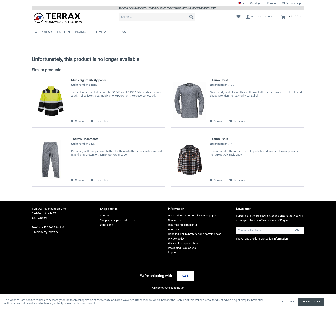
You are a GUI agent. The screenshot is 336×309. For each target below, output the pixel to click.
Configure (311, 301)
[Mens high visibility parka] (50, 101)
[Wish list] (238, 17)
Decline (287, 301)
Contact (105, 215)
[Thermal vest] (189, 101)
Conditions (106, 224)
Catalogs (255, 3)
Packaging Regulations (182, 247)
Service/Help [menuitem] (293, 3)
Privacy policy (176, 238)
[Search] (191, 17)
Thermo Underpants (84, 139)
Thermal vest (219, 80)
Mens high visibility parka (88, 80)
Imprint (172, 252)
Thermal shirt (219, 139)
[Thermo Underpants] (50, 160)
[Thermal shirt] (189, 160)
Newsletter (174, 220)
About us (173, 229)
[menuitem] (255, 3)
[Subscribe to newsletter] (297, 230)
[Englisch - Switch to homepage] (58, 18)
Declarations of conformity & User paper (192, 215)
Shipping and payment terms (117, 220)
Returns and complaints (182, 224)
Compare (80, 121)
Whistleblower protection (183, 243)
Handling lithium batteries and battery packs (194, 233)
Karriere (271, 3)
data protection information (271, 238)
